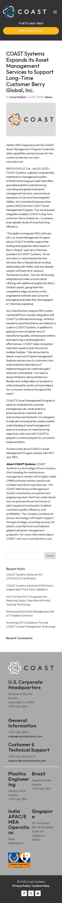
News (48, 97)
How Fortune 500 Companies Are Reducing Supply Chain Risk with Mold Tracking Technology (28, 600)
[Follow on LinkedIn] (38, 893)
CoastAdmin (18, 97)
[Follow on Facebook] (24, 893)
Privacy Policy (21, 885)
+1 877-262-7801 (31, 23)
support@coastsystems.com (27, 760)
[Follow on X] (31, 893)
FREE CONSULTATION (31, 30)
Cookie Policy (40, 885)
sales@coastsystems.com (25, 736)
